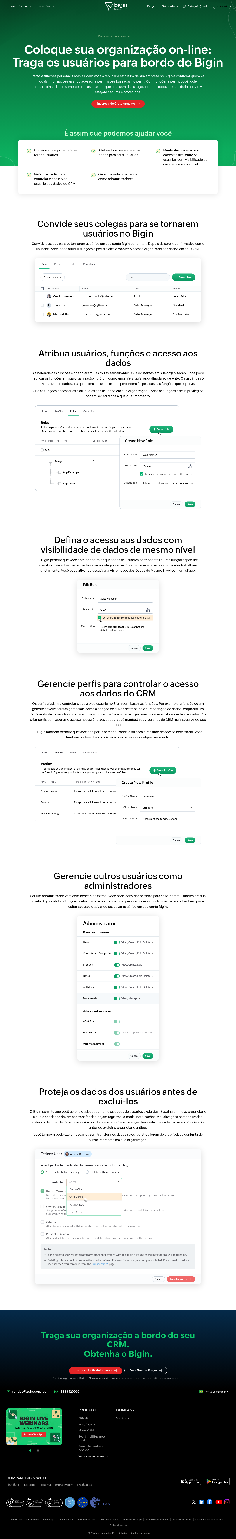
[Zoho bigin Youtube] (209, 1501)
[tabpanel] (34, 1427)
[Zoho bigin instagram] (227, 1501)
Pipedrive (45, 1485)
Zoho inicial (16, 1520)
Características (17, 6)
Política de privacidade (157, 1520)
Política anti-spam (110, 1520)
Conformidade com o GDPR (209, 1520)
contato (172, 6)
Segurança (48, 1520)
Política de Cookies (182, 1520)
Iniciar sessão (222, 6)
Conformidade (65, 1520)
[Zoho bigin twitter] (194, 1502)
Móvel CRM (86, 1430)
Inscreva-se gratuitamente (116, 103)
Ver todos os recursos (93, 1456)
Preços (152, 6)
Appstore (190, 1481)
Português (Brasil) (197, 6)
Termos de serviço (132, 1520)
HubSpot (29, 1485)
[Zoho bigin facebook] (218, 1502)
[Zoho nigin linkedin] (202, 1502)
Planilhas (12, 1485)
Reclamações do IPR (87, 1520)
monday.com (64, 1485)
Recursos (103, 36)
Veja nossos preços (143, 1370)
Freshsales (84, 1485)
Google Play (217, 1481)
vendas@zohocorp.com (31, 1391)
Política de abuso (118, 1525)
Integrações (86, 1424)
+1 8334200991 (70, 1391)
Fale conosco (32, 1520)
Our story (122, 1417)
